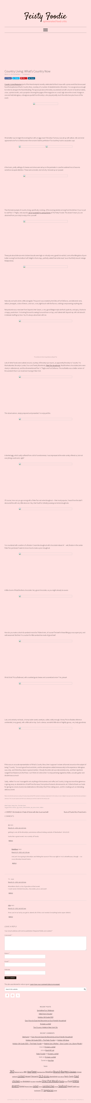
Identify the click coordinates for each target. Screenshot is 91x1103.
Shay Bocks (39, 1099)
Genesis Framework (60, 1099)
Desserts (34, 1076)
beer (34, 1071)
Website (7, 970)
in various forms (45, 213)
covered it (36, 213)
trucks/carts (37, 1090)
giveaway (26, 1081)
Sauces (56, 1086)
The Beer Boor (22, 805)
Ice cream (33, 1081)
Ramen (22, 1086)
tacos (77, 1086)
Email (7, 961)
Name (7, 953)
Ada (9, 905)
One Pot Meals (50, 1081)
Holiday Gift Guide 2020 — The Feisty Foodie (40, 1040)
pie (31, 807)
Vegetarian (48, 1090)
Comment (8, 935)
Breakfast (49, 1072)
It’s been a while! (45, 1024)
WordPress (80, 1099)
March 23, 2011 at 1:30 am (21, 852)
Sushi (74, 1086)
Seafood (62, 1086)
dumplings (53, 1076)
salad (35, 1086)
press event (36, 807)
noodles (39, 1081)
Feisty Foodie (40, 1054)
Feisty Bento (61, 1076)
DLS (41, 1076)
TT (9, 825)
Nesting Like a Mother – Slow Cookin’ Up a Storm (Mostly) (63, 1044)
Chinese (79, 1072)
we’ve (30, 213)
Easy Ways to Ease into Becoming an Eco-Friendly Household (45, 1021)
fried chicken (26, 807)
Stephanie (25, 1037)
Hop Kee (51, 1060)
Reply (11, 840)
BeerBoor (15, 849)
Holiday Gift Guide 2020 (45, 1017)
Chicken (72, 1071)
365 (12, 1071)
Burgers (65, 1071)
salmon (40, 1086)
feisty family (69, 1076)
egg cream (19, 807)
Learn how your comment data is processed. (45, 984)
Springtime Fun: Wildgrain (45, 1010)
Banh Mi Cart (50, 1050)
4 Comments (26, 74)
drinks (14, 807)
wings (55, 1090)
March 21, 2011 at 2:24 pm (17, 828)
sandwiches (48, 1086)
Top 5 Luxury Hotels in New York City (45, 1027)
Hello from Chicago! (45, 1014)
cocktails (14, 1077)
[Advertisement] (45, 50)
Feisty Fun (14, 805)
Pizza (65, 1081)
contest (21, 1076)
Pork (70, 1081)
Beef (29, 1071)
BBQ (25, 1072)
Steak (69, 1086)
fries (21, 1081)
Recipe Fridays (29, 1086)
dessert (28, 1076)
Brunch (57, 1071)
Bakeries (17, 1072)
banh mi (21, 1072)
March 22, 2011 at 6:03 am (17, 908)
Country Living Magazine (13, 84)
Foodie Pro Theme (26, 1099)
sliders (41, 807)
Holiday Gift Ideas (63, 1040)
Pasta (61, 1081)
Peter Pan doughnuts (53, 365)
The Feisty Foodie (45, 13)
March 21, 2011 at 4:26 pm (17, 882)
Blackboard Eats (41, 1072)
